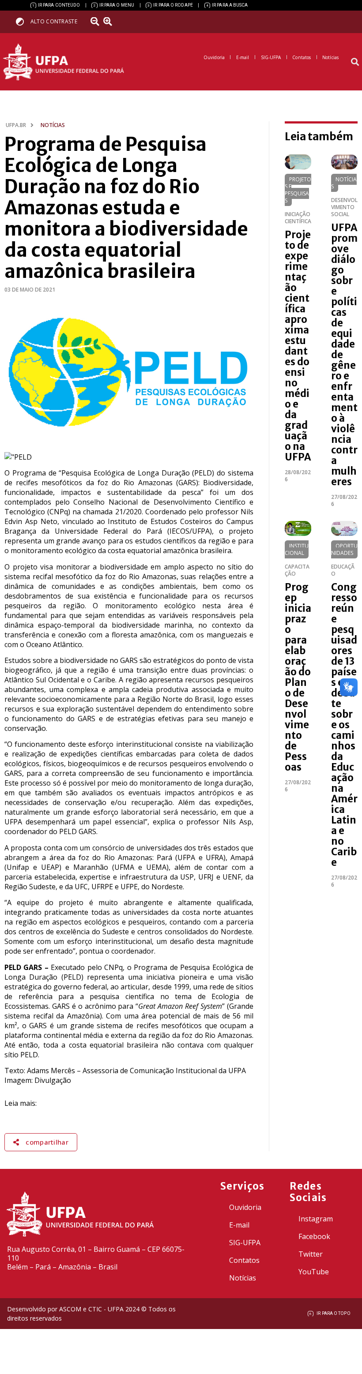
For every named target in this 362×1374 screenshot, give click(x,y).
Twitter (310, 1254)
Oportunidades (344, 549)
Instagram (315, 1219)
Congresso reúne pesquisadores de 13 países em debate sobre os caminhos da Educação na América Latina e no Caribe (344, 725)
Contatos (244, 1260)
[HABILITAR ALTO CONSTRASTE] (22, 21)
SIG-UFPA (244, 1242)
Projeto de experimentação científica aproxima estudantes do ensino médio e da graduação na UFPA (298, 345)
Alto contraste (53, 21)
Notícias (344, 183)
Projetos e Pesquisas (298, 190)
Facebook (314, 1236)
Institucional (297, 549)
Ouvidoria (245, 1207)
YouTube (313, 1272)
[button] (354, 62)
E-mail (239, 1225)
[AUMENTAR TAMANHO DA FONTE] (110, 21)
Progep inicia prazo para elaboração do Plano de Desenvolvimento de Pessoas (298, 677)
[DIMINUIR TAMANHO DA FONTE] (95, 21)
